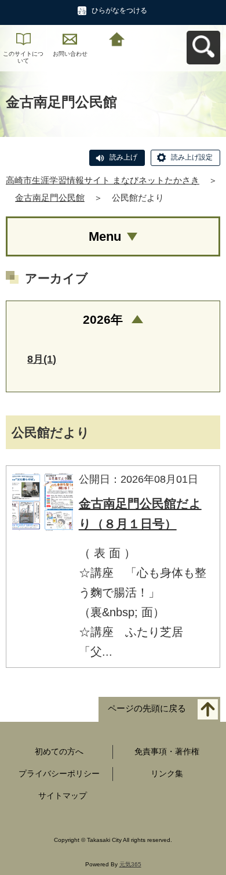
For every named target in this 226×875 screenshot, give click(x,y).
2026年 (103, 319)
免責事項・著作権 (166, 751)
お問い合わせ (70, 53)
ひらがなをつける (119, 10)
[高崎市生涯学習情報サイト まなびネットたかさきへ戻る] (116, 38)
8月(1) (41, 359)
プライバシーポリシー (59, 773)
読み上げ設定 (192, 157)
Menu (105, 236)
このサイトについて (23, 57)
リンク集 (167, 773)
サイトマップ (62, 795)
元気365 (130, 864)
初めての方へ (59, 751)
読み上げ (123, 157)
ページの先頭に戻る (147, 708)
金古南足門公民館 (50, 198)
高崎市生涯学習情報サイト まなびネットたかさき (102, 180)
